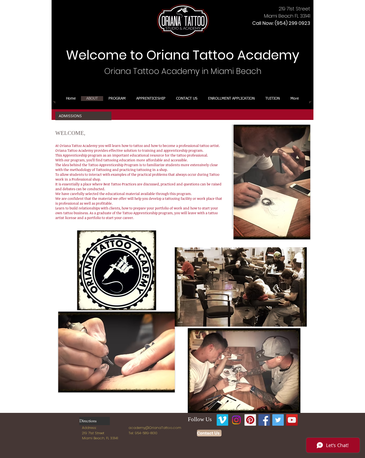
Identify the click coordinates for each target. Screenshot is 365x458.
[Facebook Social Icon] (264, 420)
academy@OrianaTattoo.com (155, 427)
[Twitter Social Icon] (278, 420)
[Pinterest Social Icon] (250, 420)
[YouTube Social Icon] (292, 420)
